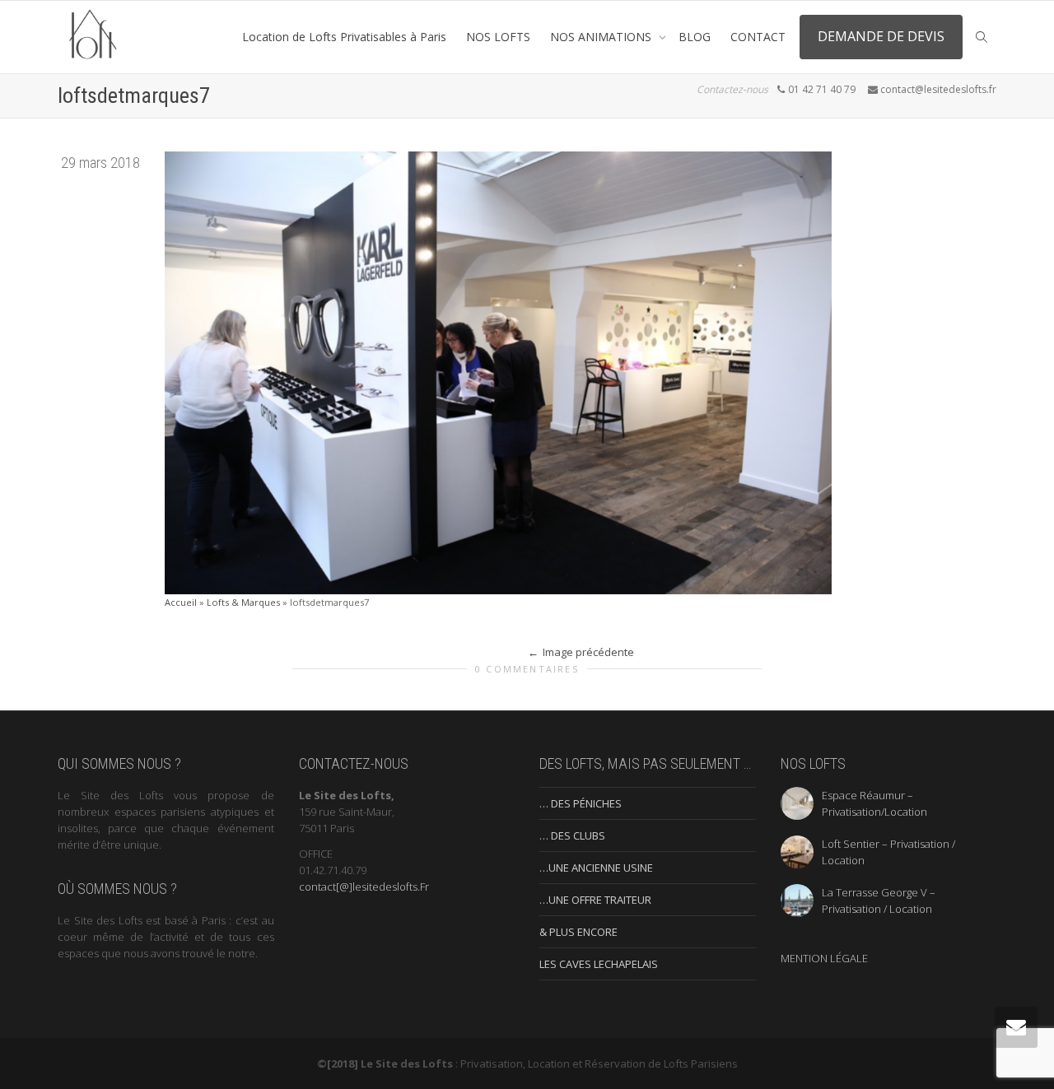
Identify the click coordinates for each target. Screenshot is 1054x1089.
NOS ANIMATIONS (602, 36)
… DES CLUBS (572, 835)
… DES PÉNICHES (580, 803)
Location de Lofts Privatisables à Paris (344, 36)
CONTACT (758, 36)
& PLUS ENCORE (578, 931)
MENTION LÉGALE (824, 958)
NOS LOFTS (498, 36)
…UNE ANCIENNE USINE (596, 867)
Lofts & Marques (243, 602)
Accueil (181, 602)
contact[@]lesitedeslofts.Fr (364, 886)
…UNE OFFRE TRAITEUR (595, 899)
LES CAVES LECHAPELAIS (598, 963)
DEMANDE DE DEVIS (881, 36)
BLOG (695, 36)
